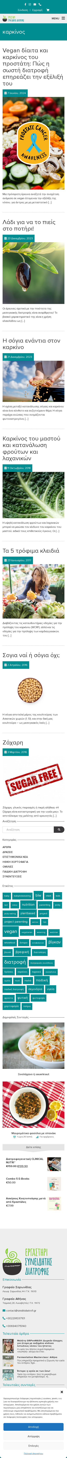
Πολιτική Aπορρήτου (33, 1453)
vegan (10, 931)
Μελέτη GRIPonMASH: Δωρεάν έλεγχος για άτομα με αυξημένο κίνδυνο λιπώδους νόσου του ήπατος (40, 1343)
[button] (62, 1392)
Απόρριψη (34, 1436)
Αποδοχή (33, 1426)
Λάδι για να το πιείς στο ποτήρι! (29, 225)
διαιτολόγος (40, 952)
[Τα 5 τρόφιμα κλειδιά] (33, 591)
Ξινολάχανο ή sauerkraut (33, 1074)
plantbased (27, 913)
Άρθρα (7, 847)
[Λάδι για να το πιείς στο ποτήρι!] (33, 273)
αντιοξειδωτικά (38, 943)
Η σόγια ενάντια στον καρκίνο (31, 344)
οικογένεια (51, 972)
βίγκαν (54, 942)
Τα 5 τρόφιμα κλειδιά (31, 550)
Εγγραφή (37, 10)
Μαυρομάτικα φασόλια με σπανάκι (34, 1133)
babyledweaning (22, 896)
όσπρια (27, 1006)
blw (38, 895)
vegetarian (27, 932)
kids (58, 895)
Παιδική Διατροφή (15, 871)
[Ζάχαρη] (33, 779)
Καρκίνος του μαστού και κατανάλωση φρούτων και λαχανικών (31, 448)
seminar (35, 922)
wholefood (9, 942)
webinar (54, 932)
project (43, 913)
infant (48, 896)
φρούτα (8, 998)
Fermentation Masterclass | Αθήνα (37, 1357)
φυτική (23, 998)
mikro (14, 905)
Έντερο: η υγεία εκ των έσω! (33, 1370)
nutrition (28, 905)
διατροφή (15, 962)
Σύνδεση (23, 10)
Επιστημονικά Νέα (15, 857)
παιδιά (28, 980)
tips (44, 922)
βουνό (7, 952)
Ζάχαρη (13, 742)
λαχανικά (36, 972)
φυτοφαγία (38, 998)
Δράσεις (8, 852)
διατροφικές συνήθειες (41, 963)
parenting (44, 904)
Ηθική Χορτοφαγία (15, 861)
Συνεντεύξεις (12, 876)
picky (57, 905)
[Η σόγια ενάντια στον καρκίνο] (33, 381)
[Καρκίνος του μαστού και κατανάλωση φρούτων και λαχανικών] (33, 495)
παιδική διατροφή (14, 989)
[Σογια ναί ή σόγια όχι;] (33, 689)
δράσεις (8, 971)
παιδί (17, 980)
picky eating (10, 913)
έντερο (23, 942)
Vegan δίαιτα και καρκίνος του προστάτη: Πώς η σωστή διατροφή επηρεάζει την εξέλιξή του (33, 67)
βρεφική (22, 952)
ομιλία (7, 980)
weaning (41, 932)
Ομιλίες (8, 866)
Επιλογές (34, 1445)
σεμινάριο (35, 989)
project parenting (15, 922)
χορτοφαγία (11, 1006)
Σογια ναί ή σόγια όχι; (31, 655)
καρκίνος (22, 971)
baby (6, 896)
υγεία (50, 989)
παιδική (42, 980)
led (6, 905)
